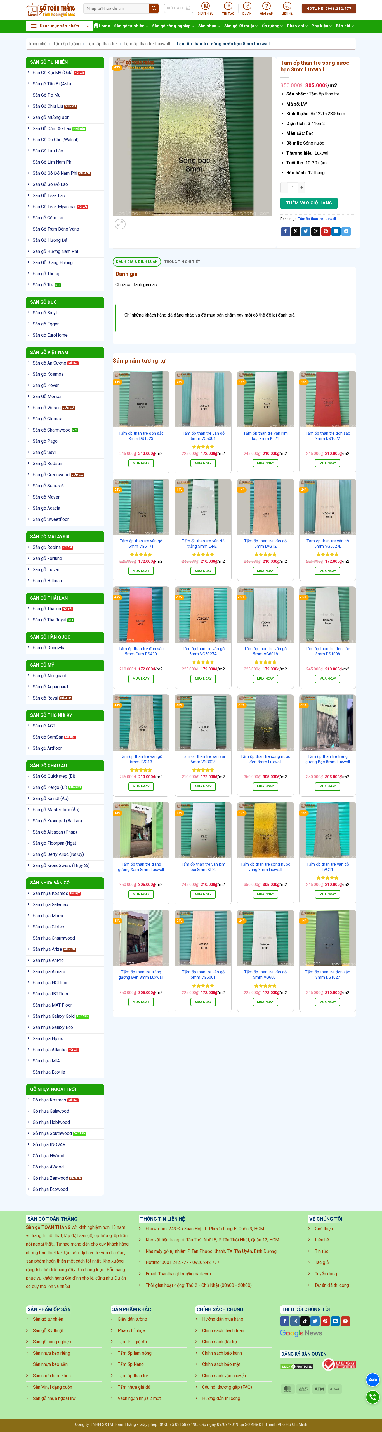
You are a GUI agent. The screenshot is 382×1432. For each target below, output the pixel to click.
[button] (59, 26)
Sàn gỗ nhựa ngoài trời (54, 1398)
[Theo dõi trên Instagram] (295, 1321)
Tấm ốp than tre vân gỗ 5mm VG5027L (327, 544)
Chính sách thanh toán (223, 1330)
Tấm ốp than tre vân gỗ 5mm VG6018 (265, 651)
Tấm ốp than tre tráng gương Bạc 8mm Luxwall (327, 759)
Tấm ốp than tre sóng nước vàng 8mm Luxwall (265, 867)
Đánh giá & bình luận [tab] (137, 262)
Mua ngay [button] (141, 463)
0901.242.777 (175, 1262)
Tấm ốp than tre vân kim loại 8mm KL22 (203, 867)
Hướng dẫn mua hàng (222, 1319)
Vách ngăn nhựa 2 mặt (139, 1398)
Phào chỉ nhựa (131, 1330)
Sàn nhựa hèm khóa (52, 1375)
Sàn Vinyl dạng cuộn (52, 1387)
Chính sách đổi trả (219, 1341)
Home (104, 26)
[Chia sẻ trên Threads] (315, 231)
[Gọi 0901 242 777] (373, 1397)
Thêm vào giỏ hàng (309, 202)
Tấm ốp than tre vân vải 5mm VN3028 (203, 759)
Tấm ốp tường (67, 43)
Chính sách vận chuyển (224, 1375)
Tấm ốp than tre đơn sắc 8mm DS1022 (327, 436)
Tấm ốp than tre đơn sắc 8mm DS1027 (327, 975)
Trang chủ (37, 43)
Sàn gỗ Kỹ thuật (239, 26)
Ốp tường (270, 26)
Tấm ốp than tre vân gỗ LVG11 (327, 867)
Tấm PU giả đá (132, 1341)
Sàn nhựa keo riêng (51, 1353)
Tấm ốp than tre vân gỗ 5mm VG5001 (203, 975)
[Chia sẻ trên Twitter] (305, 231)
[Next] (133, 221)
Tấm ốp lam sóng (135, 1353)
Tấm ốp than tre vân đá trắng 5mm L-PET (203, 544)
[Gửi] (154, 8)
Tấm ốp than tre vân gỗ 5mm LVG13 (141, 759)
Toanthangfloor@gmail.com (184, 1274)
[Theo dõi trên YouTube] (345, 1321)
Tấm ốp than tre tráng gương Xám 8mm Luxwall (141, 867)
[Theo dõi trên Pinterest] (325, 1321)
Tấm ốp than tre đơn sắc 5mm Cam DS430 (141, 651)
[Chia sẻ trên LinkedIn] (336, 231)
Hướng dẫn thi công (221, 1398)
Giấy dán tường (132, 1319)
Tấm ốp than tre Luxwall (147, 43)
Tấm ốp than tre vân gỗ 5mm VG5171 (141, 544)
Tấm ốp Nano (131, 1364)
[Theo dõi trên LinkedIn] (335, 1321)
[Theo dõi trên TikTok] (305, 1321)
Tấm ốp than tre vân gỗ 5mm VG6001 (265, 975)
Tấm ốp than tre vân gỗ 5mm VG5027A (203, 651)
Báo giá (343, 26)
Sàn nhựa (207, 26)
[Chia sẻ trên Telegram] (346, 231)
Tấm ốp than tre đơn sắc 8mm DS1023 (141, 436)
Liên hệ (322, 1239)
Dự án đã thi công (332, 1285)
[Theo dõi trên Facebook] (284, 1321)
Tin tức (321, 1251)
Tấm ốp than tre (102, 43)
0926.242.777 (205, 1262)
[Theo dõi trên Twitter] (315, 1321)
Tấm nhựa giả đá (134, 1387)
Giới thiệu (324, 1228)
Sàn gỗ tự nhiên (129, 26)
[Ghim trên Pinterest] (326, 231)
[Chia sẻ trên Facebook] (285, 231)
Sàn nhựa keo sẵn (50, 1364)
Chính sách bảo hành (222, 1353)
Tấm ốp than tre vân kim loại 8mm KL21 (265, 436)
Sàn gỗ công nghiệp (171, 26)
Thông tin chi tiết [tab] (182, 262)
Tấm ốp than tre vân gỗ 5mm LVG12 (265, 544)
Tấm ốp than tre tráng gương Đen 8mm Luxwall (141, 975)
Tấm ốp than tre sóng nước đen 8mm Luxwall (265, 759)
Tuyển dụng (326, 1274)
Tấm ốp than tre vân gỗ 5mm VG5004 (203, 436)
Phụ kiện (320, 26)
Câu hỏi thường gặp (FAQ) (227, 1387)
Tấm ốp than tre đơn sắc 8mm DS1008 (327, 651)
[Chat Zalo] (373, 1380)
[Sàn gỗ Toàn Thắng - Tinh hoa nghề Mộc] (50, 10)
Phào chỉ (295, 26)
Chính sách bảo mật (221, 1364)
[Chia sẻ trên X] (295, 231)
